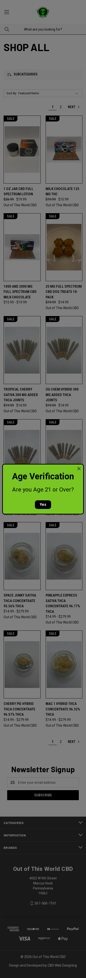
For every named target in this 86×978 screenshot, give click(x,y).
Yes (43, 504)
